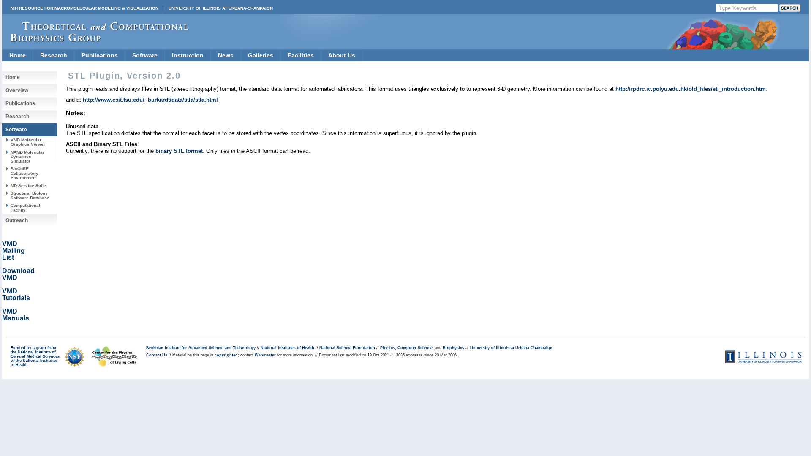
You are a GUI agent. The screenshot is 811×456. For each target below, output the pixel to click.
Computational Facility (25, 207)
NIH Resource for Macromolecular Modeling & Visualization (84, 8)
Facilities (301, 55)
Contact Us (156, 355)
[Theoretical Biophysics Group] (95, 39)
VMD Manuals (15, 315)
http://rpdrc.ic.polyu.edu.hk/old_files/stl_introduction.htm (690, 89)
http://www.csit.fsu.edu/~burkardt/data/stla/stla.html (150, 100)
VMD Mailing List (13, 250)
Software (145, 55)
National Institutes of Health (287, 348)
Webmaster (265, 355)
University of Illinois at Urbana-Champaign (221, 8)
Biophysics (453, 348)
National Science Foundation (347, 348)
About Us (341, 55)
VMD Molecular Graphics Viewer (28, 142)
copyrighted (226, 355)
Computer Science (415, 348)
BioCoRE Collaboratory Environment (24, 173)
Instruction (188, 55)
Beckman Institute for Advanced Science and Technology (201, 348)
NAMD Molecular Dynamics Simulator (27, 156)
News (226, 55)
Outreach (16, 220)
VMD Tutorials (16, 294)
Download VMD (18, 274)
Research (53, 55)
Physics (387, 348)
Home (17, 55)
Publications (100, 55)
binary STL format (179, 151)
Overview (16, 90)
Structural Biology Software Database (30, 195)
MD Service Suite (28, 185)
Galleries (260, 55)
